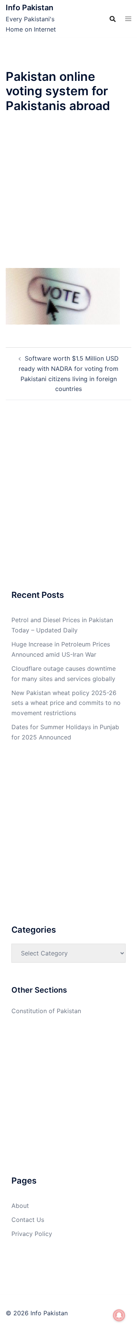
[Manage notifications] (119, 1315)
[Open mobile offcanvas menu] (128, 19)
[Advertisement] (68, 196)
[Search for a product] (113, 19)
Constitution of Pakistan (46, 1011)
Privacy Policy (31, 1233)
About (20, 1205)
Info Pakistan (29, 7)
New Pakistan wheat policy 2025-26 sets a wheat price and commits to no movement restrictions (66, 703)
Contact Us (27, 1219)
